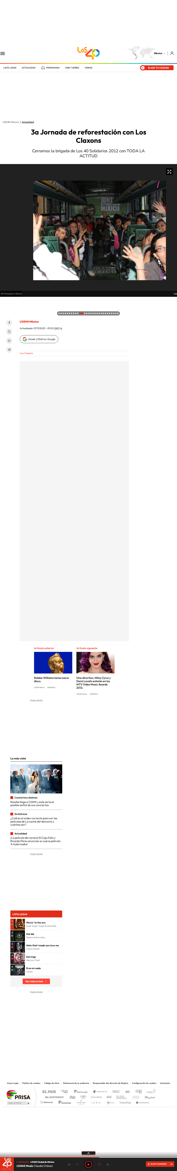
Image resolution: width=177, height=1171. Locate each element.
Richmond (47, 1101)
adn (137, 1092)
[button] (3, 300)
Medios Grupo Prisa (18, 1103)
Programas (53, 67)
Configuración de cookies (144, 1083)
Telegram (9, 350)
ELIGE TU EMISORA (159, 1164)
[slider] (88, 1157)
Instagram (85, 1060)
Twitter (9, 332)
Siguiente (108, 1164)
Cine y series (72, 67)
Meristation (142, 1101)
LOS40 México (88, 53)
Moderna (64, 1101)
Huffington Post (53, 1096)
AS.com (126, 1092)
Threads (106, 1060)
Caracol (150, 1092)
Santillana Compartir (100, 1092)
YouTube (78, 1060)
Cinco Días (96, 1096)
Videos (88, 67)
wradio (82, 1096)
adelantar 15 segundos (99, 1164)
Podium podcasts (81, 1101)
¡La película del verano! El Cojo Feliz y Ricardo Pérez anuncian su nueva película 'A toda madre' (35, 841)
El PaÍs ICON (96, 1101)
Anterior (69, 1164)
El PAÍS (49, 1092)
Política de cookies (31, 1083)
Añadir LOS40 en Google (41, 339)
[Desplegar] (88, 1152)
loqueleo (125, 1101)
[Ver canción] (19, 924)
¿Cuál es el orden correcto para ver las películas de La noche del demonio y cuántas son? (33, 821)
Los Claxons (26, 353)
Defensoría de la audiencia (76, 1083)
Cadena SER (115, 1092)
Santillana (81, 1092)
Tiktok (71, 1060)
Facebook (9, 323)
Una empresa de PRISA (18, 1095)
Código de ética (51, 1083)
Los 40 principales (65, 1092)
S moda (110, 1101)
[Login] (172, 53)
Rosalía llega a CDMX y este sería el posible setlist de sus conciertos (32, 803)
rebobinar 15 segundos (77, 1164)
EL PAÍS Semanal (121, 1096)
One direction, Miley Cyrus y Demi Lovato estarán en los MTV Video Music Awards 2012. (93, 682)
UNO (72, 1096)
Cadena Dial (109, 1096)
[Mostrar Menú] (5, 53)
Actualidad (28, 67)
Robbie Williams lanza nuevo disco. (51, 679)
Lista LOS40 (9, 67)
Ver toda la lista (34, 981)
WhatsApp (9, 341)
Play (88, 1164)
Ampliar (169, 171)
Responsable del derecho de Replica (110, 1083)
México (158, 53)
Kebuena (147, 1096)
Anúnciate (165, 1083)
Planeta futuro (134, 1096)
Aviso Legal (12, 1083)
